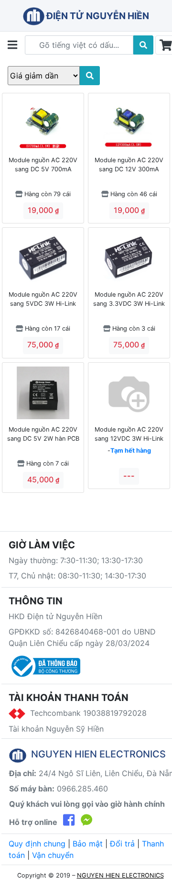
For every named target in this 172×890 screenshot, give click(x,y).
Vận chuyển (53, 855)
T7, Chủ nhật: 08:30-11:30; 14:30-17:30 (77, 575)
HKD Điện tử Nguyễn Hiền (55, 616)
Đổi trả (122, 843)
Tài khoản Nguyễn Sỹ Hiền (56, 729)
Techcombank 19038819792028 (86, 713)
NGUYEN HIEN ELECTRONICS (120, 875)
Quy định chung (37, 843)
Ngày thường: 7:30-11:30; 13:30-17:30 (76, 560)
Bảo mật (88, 843)
